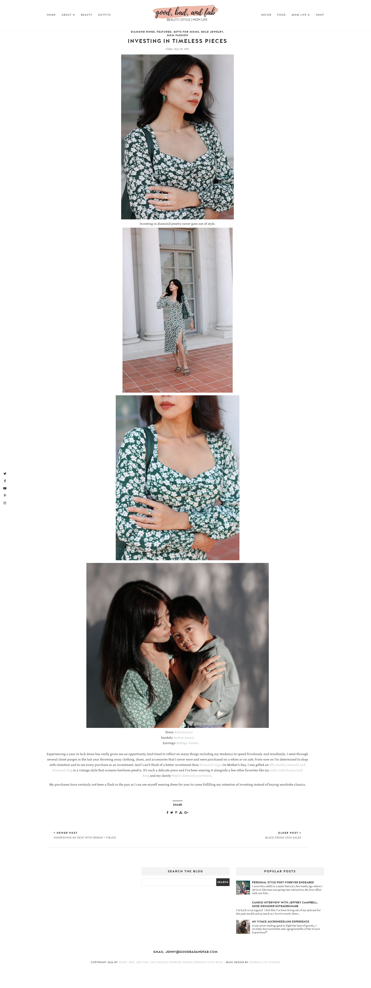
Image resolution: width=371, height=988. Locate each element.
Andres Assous (184, 738)
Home (51, 14)
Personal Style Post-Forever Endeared (283, 882)
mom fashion (177, 35)
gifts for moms (186, 32)
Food (281, 14)
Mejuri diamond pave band (191, 776)
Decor (266, 14)
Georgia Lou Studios (264, 962)
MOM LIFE (299, 14)
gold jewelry (212, 32)
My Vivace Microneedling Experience (280, 921)
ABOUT (67, 14)
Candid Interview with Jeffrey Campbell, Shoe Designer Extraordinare (285, 904)
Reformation (184, 732)
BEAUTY (86, 14)
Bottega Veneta (187, 743)
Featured (164, 32)
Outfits (104, 14)
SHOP (320, 14)
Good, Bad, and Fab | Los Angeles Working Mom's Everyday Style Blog (171, 962)
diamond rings (143, 32)
